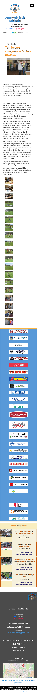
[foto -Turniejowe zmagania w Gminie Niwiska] (18, 180)
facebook (11, 29)
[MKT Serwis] (18, 435)
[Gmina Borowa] (18, 471)
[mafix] (18, 399)
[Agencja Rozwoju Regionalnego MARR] (18, 406)
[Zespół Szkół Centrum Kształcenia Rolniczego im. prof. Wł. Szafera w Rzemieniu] (18, 450)
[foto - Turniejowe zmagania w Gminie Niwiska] (18, 66)
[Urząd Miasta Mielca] (18, 338)
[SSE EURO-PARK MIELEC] (18, 345)
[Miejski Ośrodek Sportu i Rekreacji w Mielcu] (18, 365)
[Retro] (18, 425)
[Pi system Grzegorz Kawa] (18, 385)
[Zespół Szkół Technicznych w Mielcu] (18, 457)
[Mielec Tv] (18, 518)
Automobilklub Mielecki (15, 19)
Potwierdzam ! (23, 691)
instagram (21, 29)
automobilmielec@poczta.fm (18, 633)
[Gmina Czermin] (18, 477)
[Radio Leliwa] (18, 505)
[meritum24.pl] (18, 414)
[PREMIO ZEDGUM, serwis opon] (18, 379)
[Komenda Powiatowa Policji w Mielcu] (18, 351)
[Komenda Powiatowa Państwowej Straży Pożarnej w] (18, 358)
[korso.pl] (18, 511)
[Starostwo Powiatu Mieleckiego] (18, 331)
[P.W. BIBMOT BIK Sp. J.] (18, 464)
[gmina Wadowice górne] (18, 491)
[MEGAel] (18, 392)
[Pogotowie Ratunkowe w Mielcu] (18, 443)
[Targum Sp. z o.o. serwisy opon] (18, 372)
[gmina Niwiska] (18, 484)
